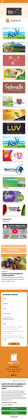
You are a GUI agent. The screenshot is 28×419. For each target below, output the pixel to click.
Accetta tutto (14, 408)
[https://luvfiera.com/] (14, 129)
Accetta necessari (14, 412)
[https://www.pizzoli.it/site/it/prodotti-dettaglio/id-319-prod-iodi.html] (14, 34)
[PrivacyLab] (10, 405)
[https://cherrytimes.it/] (14, 211)
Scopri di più (6, 221)
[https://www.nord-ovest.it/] (14, 170)
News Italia (21, 255)
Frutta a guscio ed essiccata (9, 255)
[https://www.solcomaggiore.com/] (14, 61)
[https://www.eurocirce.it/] (14, 48)
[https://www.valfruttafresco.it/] (14, 75)
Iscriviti (14, 344)
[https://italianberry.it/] (14, 197)
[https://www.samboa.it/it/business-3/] (14, 157)
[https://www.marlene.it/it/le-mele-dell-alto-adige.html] (14, 102)
